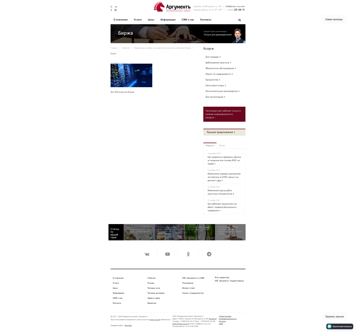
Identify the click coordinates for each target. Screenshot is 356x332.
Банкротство (212, 80)
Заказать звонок (334, 316)
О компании (121, 20)
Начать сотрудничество (193, 293)
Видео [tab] (222, 145)
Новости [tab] (210, 145)
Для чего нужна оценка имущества (199, 228)
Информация (167, 20)
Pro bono (222, 321)
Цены (151, 20)
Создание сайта (117, 325)
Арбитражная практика (217, 63)
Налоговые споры (215, 85)
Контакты (205, 20)
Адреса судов (154, 298)
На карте (212, 319)
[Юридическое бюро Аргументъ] (172, 6)
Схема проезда (333, 19)
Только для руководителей (218, 35)
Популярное (187, 283)
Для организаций (214, 97)
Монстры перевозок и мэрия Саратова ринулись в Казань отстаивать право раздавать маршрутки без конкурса (169, 231)
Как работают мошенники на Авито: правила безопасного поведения (222, 207)
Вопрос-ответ (188, 288)
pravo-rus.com (155, 319)
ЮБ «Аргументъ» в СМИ (193, 278)
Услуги (138, 20)
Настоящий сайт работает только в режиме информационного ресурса (223, 114)
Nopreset (128, 325)
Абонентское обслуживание (220, 68)
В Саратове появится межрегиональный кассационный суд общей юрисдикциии (230, 230)
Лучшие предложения (220, 132)
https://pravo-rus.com (180, 324)
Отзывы (151, 283)
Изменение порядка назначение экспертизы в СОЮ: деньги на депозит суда (224, 177)
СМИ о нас (188, 20)
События (125, 48)
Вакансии (152, 303)
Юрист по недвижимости (218, 74)
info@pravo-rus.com (235, 6)
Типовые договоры (156, 293)
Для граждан (212, 57)
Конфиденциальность (228, 319)
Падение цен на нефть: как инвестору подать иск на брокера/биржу (162, 48)
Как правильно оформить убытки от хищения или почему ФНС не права (224, 160)
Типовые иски (154, 288)
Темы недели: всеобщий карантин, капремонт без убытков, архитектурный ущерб (138, 230)
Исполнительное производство (222, 91)
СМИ (221, 324)
